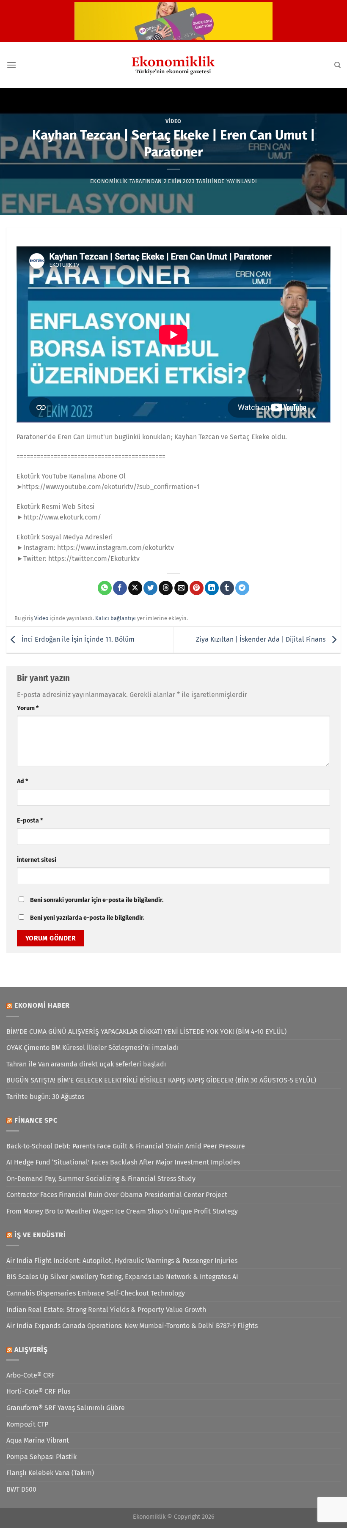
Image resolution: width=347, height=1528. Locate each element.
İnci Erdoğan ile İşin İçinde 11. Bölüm (77, 639)
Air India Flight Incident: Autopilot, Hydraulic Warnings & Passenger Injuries (121, 1261)
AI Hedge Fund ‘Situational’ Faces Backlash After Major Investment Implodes (123, 1162)
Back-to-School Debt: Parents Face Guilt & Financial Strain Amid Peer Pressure (125, 1146)
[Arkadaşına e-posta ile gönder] (181, 588)
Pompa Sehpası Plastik (41, 1457)
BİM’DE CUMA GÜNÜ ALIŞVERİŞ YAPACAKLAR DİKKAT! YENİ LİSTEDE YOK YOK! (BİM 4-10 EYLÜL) (146, 1032)
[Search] (337, 65)
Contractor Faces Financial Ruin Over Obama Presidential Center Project (116, 1195)
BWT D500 (21, 1489)
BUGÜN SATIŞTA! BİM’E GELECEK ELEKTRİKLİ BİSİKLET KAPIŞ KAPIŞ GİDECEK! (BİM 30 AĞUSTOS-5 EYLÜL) (161, 1080)
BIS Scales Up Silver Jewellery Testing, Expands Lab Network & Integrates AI (122, 1277)
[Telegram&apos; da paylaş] (242, 588)
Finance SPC (36, 1120)
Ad (22, 781)
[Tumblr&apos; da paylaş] (227, 588)
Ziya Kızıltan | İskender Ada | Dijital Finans (261, 639)
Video (173, 121)
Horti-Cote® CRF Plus (38, 1391)
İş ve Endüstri (40, 1235)
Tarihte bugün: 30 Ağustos (45, 1097)
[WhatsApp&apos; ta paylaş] (105, 588)
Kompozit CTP (27, 1424)
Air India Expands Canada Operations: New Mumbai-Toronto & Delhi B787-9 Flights (132, 1326)
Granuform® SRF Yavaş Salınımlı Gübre (65, 1408)
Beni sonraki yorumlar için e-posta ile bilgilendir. (96, 900)
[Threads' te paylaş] (166, 588)
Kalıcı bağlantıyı (115, 618)
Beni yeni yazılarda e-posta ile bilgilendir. (87, 917)
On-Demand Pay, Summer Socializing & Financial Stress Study (101, 1179)
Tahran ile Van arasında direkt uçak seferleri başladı (86, 1064)
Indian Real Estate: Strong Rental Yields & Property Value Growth (106, 1310)
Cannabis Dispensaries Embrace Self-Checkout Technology (95, 1293)
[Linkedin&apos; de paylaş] (212, 588)
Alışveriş (31, 1349)
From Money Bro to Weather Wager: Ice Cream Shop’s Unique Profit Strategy (122, 1211)
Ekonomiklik (109, 181)
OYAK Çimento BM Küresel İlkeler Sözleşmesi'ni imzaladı (92, 1048)
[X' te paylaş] (135, 588)
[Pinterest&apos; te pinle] (197, 588)
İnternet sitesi (36, 860)
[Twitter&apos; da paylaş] (150, 588)
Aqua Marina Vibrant (37, 1440)
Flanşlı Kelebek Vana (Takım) (50, 1473)
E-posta (30, 820)
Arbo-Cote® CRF (30, 1375)
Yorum (28, 708)
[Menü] (11, 65)
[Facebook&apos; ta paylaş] (120, 588)
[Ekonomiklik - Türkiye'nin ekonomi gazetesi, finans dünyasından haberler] (173, 65)
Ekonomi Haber (42, 1005)
